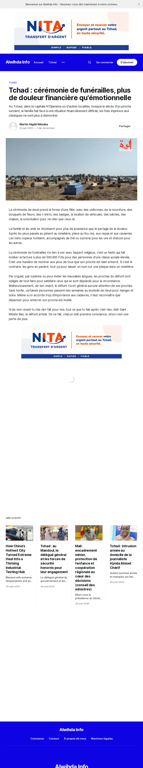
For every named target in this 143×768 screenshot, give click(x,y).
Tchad (52, 62)
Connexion (37, 738)
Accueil (38, 62)
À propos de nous (75, 738)
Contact (54, 738)
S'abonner (127, 62)
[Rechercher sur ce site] (89, 62)
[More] (63, 62)
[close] (139, 4)
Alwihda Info (18, 61)
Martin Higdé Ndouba (34, 124)
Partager (124, 126)
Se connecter (104, 62)
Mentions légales (102, 738)
